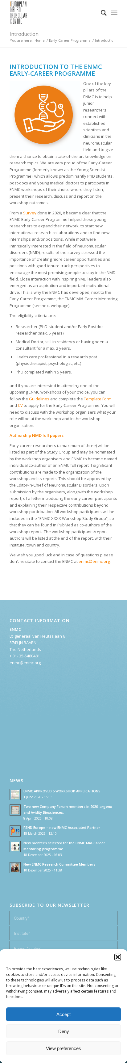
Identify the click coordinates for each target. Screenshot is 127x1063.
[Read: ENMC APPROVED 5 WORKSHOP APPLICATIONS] (15, 794)
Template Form (98, 399)
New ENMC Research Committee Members (59, 864)
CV (21, 405)
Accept (63, 1014)
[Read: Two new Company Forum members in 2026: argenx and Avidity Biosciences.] (15, 810)
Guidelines (39, 399)
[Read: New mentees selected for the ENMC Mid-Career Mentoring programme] (15, 846)
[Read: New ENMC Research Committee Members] (15, 867)
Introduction (24, 34)
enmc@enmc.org (94, 561)
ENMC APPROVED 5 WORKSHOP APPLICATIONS (61, 791)
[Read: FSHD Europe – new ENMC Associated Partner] (15, 831)
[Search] (101, 12)
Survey (29, 213)
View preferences (63, 1048)
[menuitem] (101, 12)
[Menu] (114, 12)
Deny (63, 1031)
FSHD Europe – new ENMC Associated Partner (61, 827)
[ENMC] (53, 12)
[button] (118, 957)
